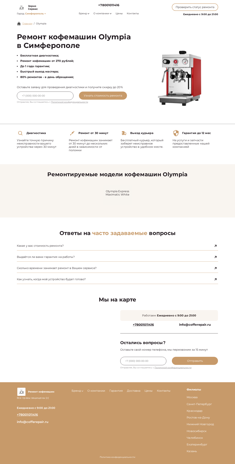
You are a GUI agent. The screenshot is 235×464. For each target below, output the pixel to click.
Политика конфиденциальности (117, 457)
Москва (192, 397)
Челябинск (195, 437)
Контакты (133, 13)
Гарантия (116, 390)
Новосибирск (196, 431)
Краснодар (194, 410)
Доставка (133, 390)
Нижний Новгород (200, 424)
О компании (101, 13)
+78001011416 (108, 5)
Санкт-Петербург (199, 404)
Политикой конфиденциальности (69, 102)
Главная (27, 23)
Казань (192, 451)
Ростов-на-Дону (198, 417)
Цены (119, 13)
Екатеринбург (197, 444)
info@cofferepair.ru (195, 325)
